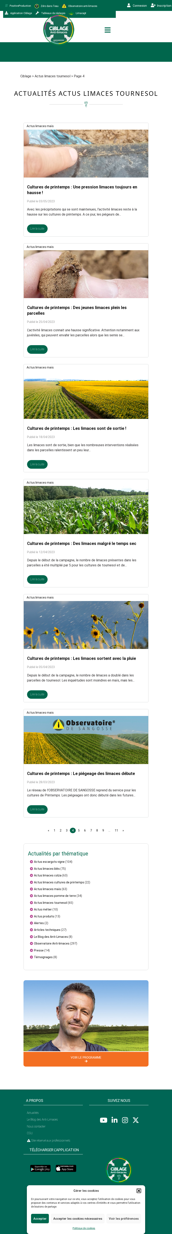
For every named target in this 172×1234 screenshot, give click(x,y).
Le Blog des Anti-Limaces (51, 936)
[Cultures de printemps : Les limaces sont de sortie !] (86, 394)
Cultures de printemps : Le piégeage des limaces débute (81, 773)
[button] (139, 1191)
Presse (39, 950)
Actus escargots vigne (49, 861)
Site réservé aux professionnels (50, 1140)
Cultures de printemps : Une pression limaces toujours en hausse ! (82, 189)
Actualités (33, 1112)
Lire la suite (37, 228)
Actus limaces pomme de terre (55, 895)
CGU (30, 1133)
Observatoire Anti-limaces (51, 943)
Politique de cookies (84, 1228)
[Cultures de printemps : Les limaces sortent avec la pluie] (86, 624)
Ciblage (25, 76)
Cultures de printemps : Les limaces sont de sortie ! (76, 428)
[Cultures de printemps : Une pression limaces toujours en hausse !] (86, 153)
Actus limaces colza (47, 875)
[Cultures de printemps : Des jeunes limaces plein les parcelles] (86, 274)
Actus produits (44, 916)
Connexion (139, 5)
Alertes (39, 923)
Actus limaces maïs (40, 126)
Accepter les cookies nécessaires (77, 1219)
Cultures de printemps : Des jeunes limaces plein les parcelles (77, 310)
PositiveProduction (20, 5)
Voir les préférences (124, 1219)
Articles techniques (47, 929)
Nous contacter (36, 1126)
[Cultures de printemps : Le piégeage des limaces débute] (86, 739)
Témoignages (43, 957)
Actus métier (43, 909)
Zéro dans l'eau (49, 5)
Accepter (40, 1219)
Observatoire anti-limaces (82, 5)
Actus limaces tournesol (52, 76)
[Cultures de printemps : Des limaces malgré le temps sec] (86, 509)
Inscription (163, 5)
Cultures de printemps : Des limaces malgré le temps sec (81, 543)
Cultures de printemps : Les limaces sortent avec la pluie (81, 658)
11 (116, 830)
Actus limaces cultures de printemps (59, 882)
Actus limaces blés (47, 868)
